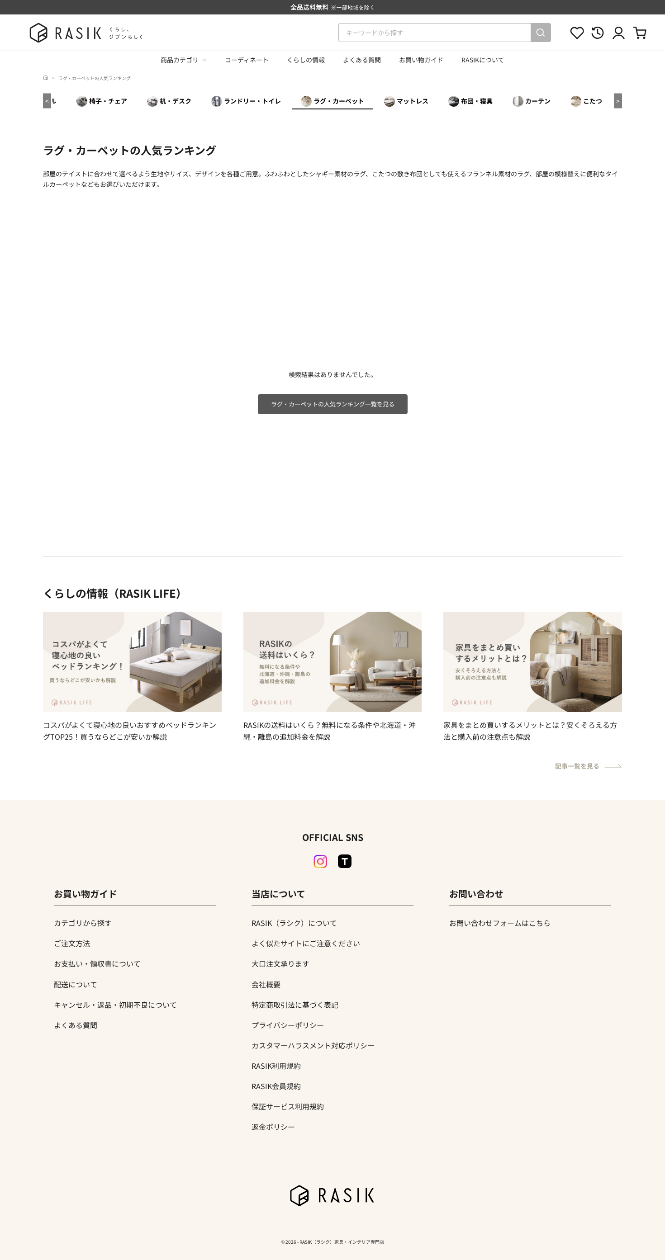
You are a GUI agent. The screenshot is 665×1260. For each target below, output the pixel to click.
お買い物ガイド (421, 59)
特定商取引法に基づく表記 (295, 1004)
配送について (75, 984)
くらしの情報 (306, 59)
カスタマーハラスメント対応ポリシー (313, 1045)
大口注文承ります (280, 963)
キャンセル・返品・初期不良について (115, 1004)
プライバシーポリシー (288, 1024)
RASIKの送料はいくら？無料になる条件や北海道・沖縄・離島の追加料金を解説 (329, 730)
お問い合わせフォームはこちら (500, 922)
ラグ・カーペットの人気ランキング (94, 78)
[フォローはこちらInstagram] (320, 861)
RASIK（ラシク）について (294, 922)
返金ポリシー (273, 1126)
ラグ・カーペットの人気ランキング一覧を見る (332, 404)
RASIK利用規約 (276, 1065)
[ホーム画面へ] (45, 78)
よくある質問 (362, 59)
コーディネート (247, 59)
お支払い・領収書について (97, 963)
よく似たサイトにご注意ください (306, 943)
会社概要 (266, 984)
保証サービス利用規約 (288, 1106)
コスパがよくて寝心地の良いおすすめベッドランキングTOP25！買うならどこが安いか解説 (129, 730)
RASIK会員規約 (276, 1086)
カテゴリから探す (83, 922)
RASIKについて (482, 59)
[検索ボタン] (541, 33)
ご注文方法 (72, 943)
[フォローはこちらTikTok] (345, 861)
